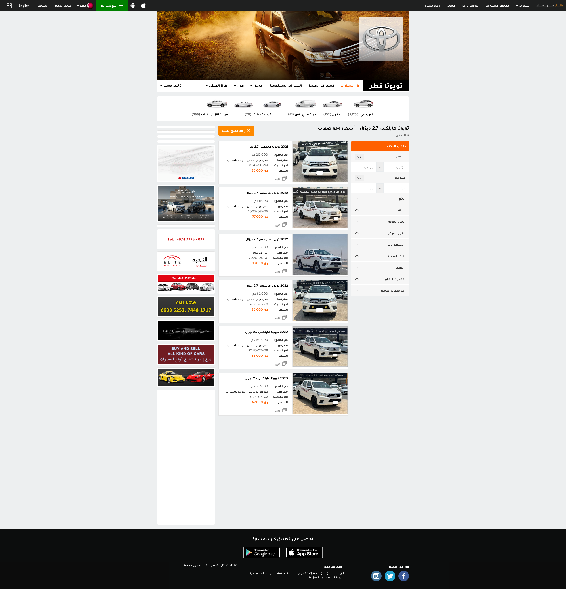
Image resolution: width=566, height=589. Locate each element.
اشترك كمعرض (307, 573)
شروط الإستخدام (333, 577)
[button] (85, 5)
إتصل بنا (313, 577)
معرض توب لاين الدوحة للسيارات (246, 160)
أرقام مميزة (432, 6)
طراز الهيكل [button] (217, 85)
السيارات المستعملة (285, 85)
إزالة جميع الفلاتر (234, 131)
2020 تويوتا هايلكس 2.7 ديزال (266, 332)
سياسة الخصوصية (262, 573)
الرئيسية (339, 573)
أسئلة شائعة (285, 573)
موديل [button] (258, 85)
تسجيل (41, 6)
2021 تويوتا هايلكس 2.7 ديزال (267, 147)
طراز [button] (240, 85)
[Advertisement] (186, 457)
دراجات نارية (470, 6)
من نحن (326, 573)
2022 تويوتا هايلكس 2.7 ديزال (267, 193)
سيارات (524, 6)
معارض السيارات (497, 6)
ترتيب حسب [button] (172, 85)
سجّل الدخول (63, 6)
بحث (359, 157)
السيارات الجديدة (321, 85)
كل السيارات (350, 85)
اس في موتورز (259, 252)
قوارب (451, 6)
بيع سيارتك (108, 6)
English (24, 6)
